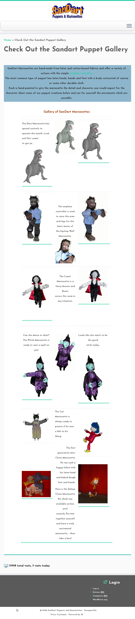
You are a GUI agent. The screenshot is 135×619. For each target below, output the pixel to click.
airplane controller (81, 73)
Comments (100, 596)
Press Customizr (59, 615)
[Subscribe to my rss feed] (18, 611)
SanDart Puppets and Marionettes (65, 610)
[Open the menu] (129, 26)
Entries (98, 592)
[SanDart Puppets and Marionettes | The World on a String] (67, 11)
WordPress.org (100, 600)
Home (7, 40)
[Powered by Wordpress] (82, 614)
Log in (96, 589)
